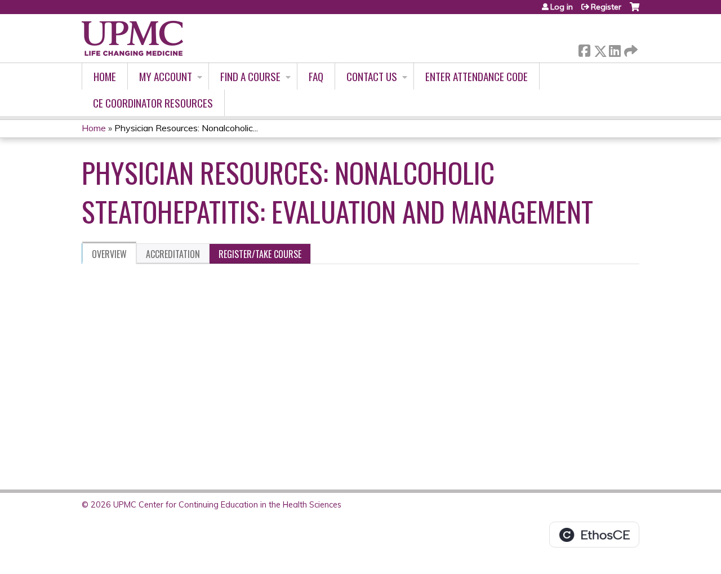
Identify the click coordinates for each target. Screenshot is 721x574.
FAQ (316, 76)
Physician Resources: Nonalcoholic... (186, 128)
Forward (629, 48)
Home (105, 76)
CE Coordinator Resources (153, 103)
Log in (561, 7)
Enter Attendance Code (476, 76)
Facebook (584, 48)
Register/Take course (260, 254)
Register (606, 7)
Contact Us (371, 76)
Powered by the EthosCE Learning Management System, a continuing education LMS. (594, 535)
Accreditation (173, 254)
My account (165, 76)
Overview (109, 254)
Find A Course (250, 76)
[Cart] (634, 11)
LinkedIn (614, 48)
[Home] (132, 38)
